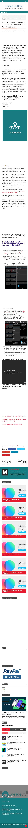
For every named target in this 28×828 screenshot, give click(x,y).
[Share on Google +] (6, 452)
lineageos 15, (16, 31)
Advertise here (5, 814)
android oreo (7, 15)
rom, (20, 31)
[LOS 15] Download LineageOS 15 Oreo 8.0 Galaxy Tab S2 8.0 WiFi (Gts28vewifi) (13, 24)
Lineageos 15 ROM (6, 810)
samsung (3, 17)
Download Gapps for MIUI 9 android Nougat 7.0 (12, 809)
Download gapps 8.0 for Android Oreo (10, 812)
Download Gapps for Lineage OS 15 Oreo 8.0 (14, 416)
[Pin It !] (6, 455)
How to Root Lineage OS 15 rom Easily (12, 424)
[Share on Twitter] (21, 449)
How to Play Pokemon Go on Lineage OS (16, 742)
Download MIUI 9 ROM (7, 808)
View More (23, 733)
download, (11, 31)
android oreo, (6, 31)
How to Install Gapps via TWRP (8, 805)
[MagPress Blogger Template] (14, 7)
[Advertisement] (14, 37)
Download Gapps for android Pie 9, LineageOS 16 (12, 813)
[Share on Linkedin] (14, 452)
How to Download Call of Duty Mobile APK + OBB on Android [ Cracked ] (16, 761)
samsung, (23, 31)
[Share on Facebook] (12, 449)
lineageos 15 (17, 15)
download (12, 15)
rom (21, 15)
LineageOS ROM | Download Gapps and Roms (9, 824)
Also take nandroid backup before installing (13, 191)
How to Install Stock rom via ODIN (9, 806)
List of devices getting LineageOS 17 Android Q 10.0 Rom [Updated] (15, 749)
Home (3, 15)
